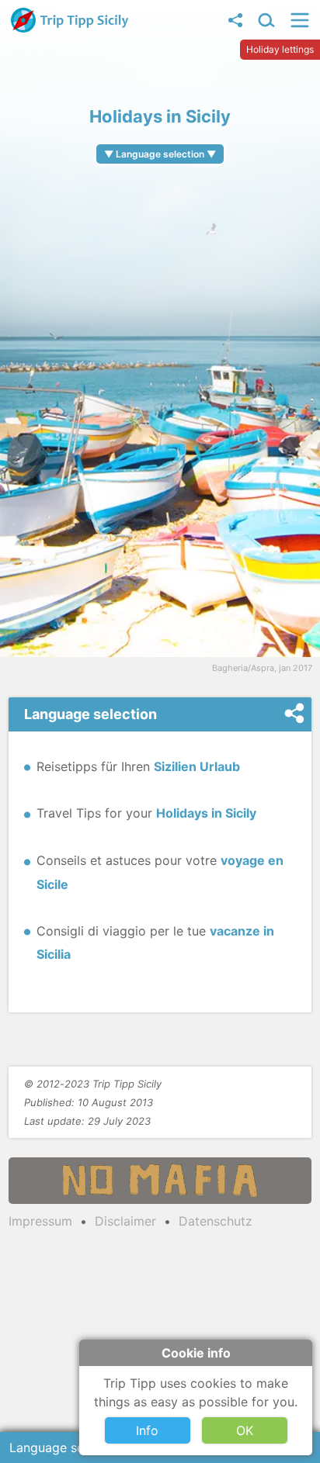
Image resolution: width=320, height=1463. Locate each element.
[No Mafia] (160, 1180)
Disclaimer (125, 1221)
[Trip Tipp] (70, 28)
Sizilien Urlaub (197, 766)
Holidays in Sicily (206, 813)
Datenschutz (215, 1221)
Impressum (40, 1221)
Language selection (66, 1447)
